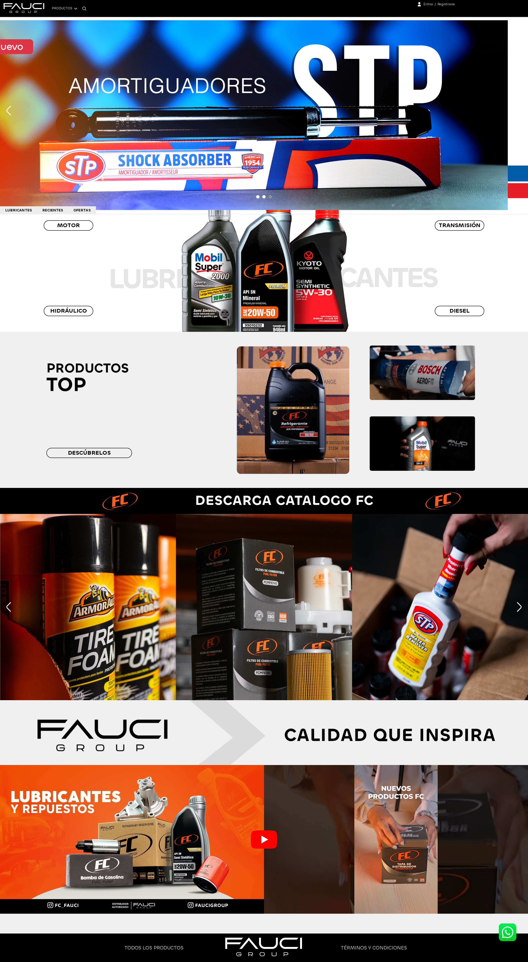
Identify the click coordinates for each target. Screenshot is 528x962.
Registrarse (446, 4)
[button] (258, 196)
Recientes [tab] (52, 210)
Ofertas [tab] (82, 210)
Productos (62, 8)
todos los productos (154, 947)
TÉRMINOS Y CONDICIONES (374, 947)
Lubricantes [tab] (18, 210)
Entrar (428, 4)
